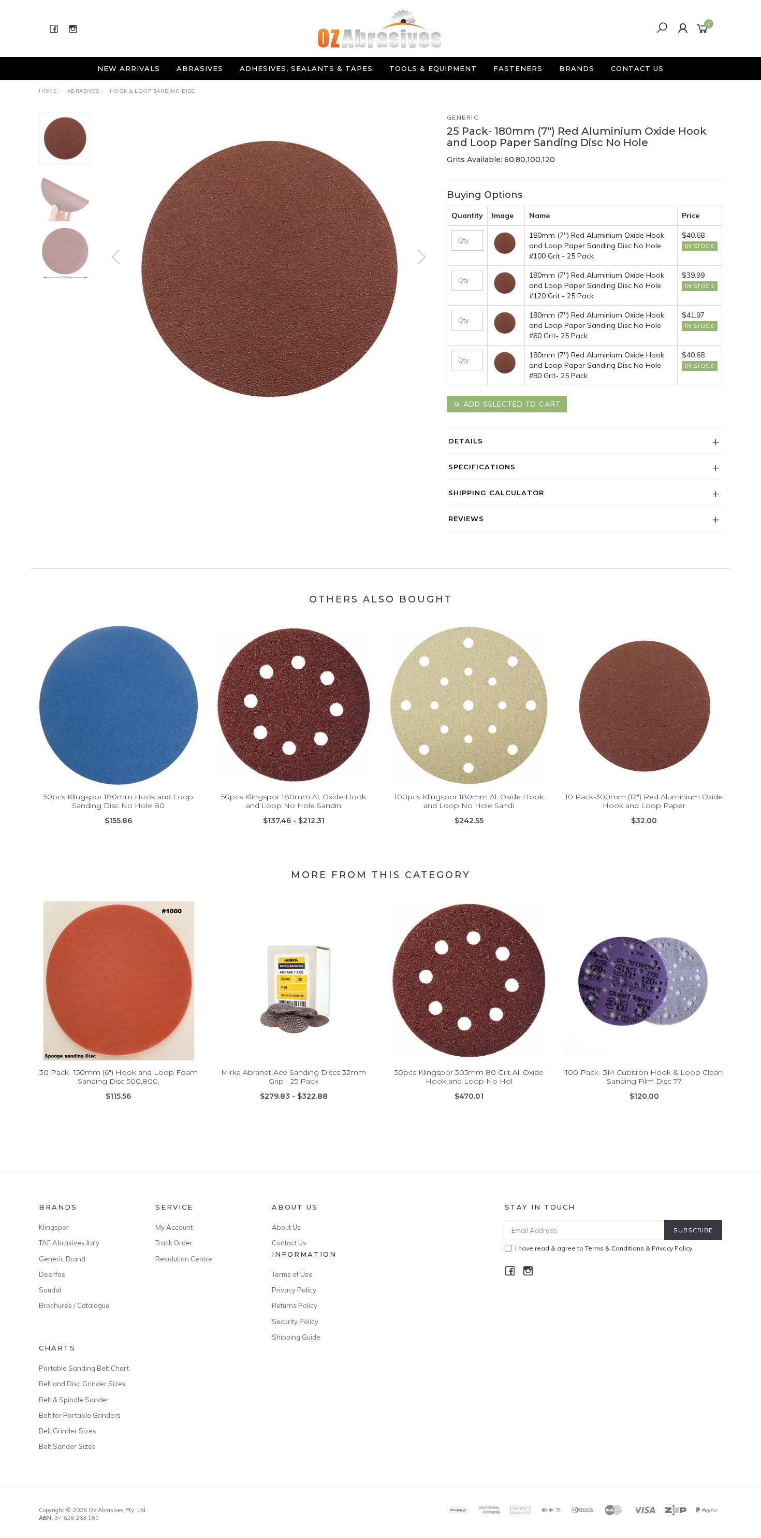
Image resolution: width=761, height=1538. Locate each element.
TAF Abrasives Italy (69, 1243)
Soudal (50, 1290)
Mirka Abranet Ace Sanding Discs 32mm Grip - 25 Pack (293, 1077)
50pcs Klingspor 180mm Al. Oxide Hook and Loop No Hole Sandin (293, 801)
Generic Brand (62, 1259)
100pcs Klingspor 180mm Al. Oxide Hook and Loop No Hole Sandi (469, 801)
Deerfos (52, 1274)
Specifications (482, 467)
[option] (269, 267)
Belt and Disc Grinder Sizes (82, 1383)
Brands (576, 68)
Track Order (174, 1243)
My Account (174, 1227)
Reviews (466, 518)
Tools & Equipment (433, 68)
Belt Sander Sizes (67, 1446)
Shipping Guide (296, 1337)
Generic (463, 117)
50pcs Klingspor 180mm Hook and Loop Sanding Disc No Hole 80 (118, 801)
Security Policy (295, 1321)
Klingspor (54, 1227)
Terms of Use (292, 1274)
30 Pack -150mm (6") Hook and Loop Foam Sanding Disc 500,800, (118, 1077)
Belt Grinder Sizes (67, 1431)
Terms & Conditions (614, 1248)
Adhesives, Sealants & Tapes (306, 68)
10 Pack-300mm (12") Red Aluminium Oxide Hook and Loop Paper (644, 801)
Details (465, 441)
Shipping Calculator (496, 492)
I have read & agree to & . (604, 1248)
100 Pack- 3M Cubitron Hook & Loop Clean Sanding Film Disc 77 (644, 1077)
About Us (286, 1227)
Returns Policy (294, 1305)
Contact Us (637, 68)
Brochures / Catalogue (74, 1305)
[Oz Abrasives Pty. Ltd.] (379, 28)
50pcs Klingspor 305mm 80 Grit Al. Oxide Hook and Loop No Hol (469, 1077)
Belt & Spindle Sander (74, 1400)
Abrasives (200, 68)
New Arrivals (128, 68)
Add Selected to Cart (511, 404)
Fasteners (518, 68)
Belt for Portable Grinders (80, 1415)
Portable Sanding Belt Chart (84, 1368)
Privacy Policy (294, 1290)
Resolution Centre (183, 1259)
